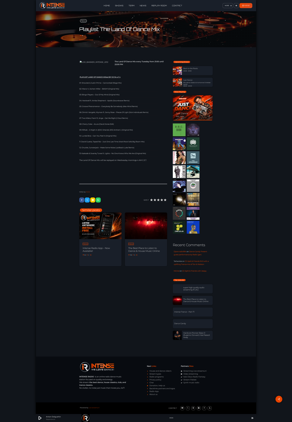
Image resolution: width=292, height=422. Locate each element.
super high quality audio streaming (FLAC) (193, 289)
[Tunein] (193, 408)
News (83, 21)
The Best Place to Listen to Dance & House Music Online (144, 249)
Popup (246, 5)
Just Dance (187, 80)
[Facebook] (204, 408)
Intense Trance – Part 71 (184, 312)
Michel (88, 192)
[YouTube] (182, 408)
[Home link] (52, 6)
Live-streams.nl (94, 408)
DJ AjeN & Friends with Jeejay (194, 271)
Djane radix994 (180, 251)
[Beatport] (210, 408)
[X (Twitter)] (188, 408)
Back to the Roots (190, 68)
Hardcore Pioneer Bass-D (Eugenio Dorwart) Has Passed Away (196, 335)
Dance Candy (180, 324)
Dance (179, 109)
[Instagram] (199, 408)
